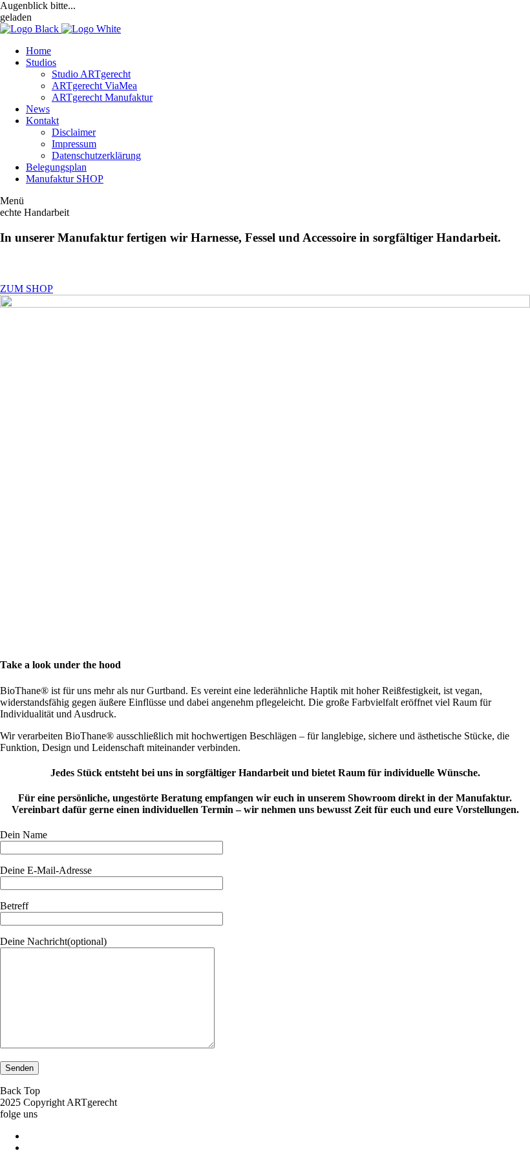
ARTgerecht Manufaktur (102, 97)
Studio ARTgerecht (91, 74)
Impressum (74, 143)
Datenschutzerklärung (96, 155)
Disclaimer (74, 132)
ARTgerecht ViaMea (94, 85)
